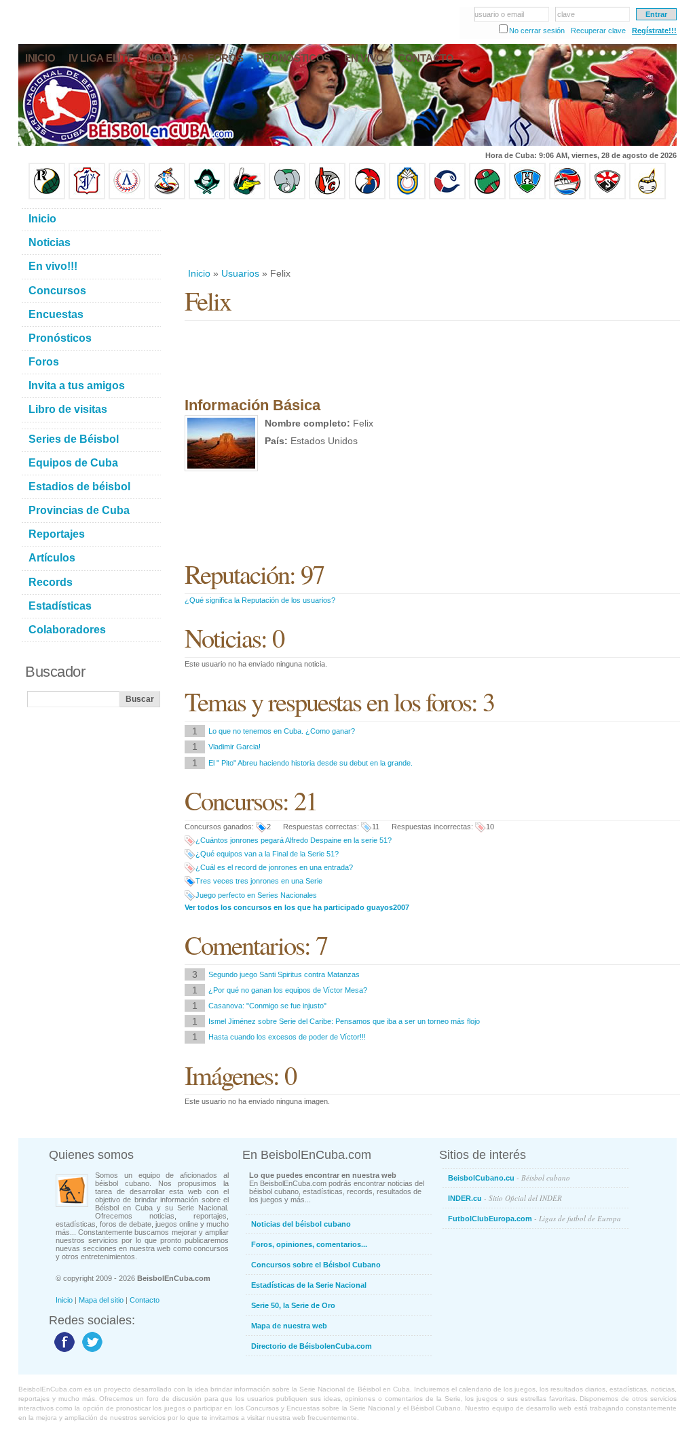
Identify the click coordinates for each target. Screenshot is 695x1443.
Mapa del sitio (101, 1300)
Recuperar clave (598, 30)
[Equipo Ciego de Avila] (407, 197)
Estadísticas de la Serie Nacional (309, 1285)
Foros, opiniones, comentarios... (309, 1244)
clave (566, 14)
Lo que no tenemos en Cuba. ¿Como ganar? (281, 731)
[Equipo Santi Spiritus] (367, 197)
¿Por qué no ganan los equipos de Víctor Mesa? (287, 990)
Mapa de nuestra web (289, 1326)
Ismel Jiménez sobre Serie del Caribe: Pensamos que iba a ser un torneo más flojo (344, 1021)
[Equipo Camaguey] (447, 197)
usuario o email (499, 14)
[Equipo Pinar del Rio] (47, 197)
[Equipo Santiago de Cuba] (607, 197)
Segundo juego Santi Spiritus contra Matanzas (284, 974)
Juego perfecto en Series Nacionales (256, 895)
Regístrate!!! (654, 30)
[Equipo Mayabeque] (167, 197)
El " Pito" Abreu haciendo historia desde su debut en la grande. (310, 763)
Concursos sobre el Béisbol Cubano (316, 1265)
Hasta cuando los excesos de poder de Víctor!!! (287, 1037)
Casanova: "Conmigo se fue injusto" (267, 1006)
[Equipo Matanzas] (247, 197)
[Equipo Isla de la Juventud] (207, 197)
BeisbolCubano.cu (509, 1177)
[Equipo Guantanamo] (647, 197)
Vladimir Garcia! (234, 747)
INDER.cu (505, 1198)
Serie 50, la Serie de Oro (293, 1305)
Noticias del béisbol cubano (301, 1224)
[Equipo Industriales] (87, 197)
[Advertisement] (432, 233)
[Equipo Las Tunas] (487, 197)
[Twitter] (91, 1351)
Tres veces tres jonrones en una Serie (258, 881)
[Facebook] (63, 1351)
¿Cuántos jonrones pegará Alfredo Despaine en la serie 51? (293, 840)
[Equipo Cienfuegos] (287, 197)
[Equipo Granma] (567, 197)
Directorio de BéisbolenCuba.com (311, 1346)
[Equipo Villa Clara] (327, 197)
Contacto (144, 1300)
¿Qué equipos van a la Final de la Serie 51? (267, 854)
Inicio (199, 273)
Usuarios (240, 273)
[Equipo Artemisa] (127, 197)
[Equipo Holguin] (527, 197)
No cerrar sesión (537, 30)
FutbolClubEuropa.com (534, 1218)
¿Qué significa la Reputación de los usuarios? (260, 600)
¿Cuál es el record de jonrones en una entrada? (274, 867)
